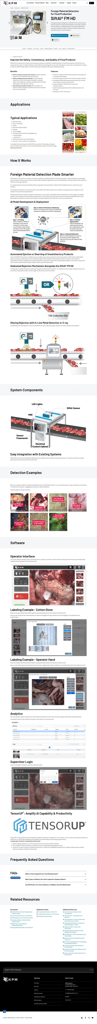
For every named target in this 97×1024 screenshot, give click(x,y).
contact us (28, 487)
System (41, 48)
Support (69, 3)
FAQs (60, 48)
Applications (29, 48)
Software (55, 48)
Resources (64, 48)
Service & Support (71, 48)
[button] (47, 3)
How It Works (36, 48)
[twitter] (88, 1017)
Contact (74, 3)
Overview (24, 48)
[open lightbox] (19, 502)
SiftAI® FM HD (24, 8)
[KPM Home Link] (10, 979)
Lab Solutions (30, 3)
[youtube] (92, 1017)
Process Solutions (40, 3)
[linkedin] (81, 1017)
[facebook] (85, 1017)
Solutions (17, 8)
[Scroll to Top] (4, 1011)
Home (11, 8)
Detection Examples (48, 48)
